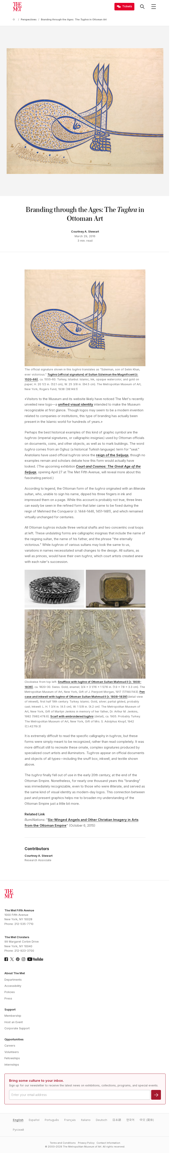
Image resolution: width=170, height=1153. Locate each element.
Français (70, 1120)
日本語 (116, 1120)
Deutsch (101, 1120)
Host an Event (13, 1022)
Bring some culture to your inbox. (36, 1081)
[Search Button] (142, 6)
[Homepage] (17, 6)
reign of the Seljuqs (112, 455)
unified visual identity (75, 404)
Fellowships (12, 1058)
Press (8, 998)
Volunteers (11, 1052)
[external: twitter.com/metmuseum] (12, 959)
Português (52, 1120)
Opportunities (13, 1039)
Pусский (18, 1129)
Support (9, 1009)
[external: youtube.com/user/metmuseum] (35, 959)
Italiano (86, 1120)
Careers (9, 1045)
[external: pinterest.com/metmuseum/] (17, 959)
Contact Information (108, 1142)
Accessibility (12, 985)
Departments (13, 979)
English (18, 1120)
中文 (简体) (147, 1120)
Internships (11, 1064)
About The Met (14, 973)
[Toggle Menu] (153, 6)
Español (34, 1120)
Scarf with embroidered (71, 716)
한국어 (130, 1120)
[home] (14, 19)
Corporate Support (17, 1028)
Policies (9, 992)
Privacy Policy (86, 1142)
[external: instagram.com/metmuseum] (23, 959)
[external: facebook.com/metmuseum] (6, 959)
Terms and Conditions (63, 1142)
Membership (12, 1015)
